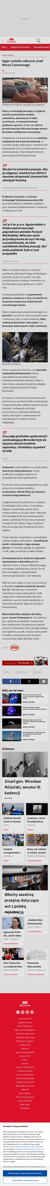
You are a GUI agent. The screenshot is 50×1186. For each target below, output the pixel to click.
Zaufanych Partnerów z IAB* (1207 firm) (28, 1147)
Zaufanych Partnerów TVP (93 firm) (28, 1149)
